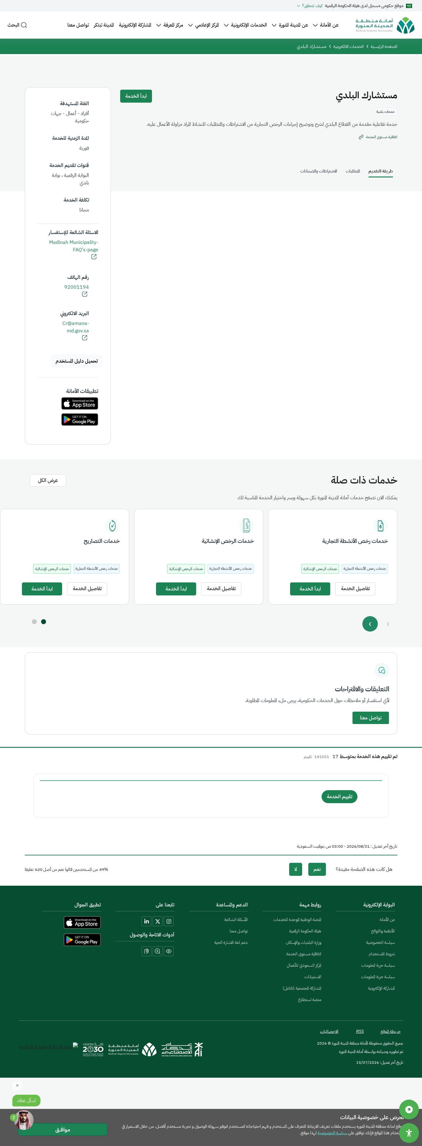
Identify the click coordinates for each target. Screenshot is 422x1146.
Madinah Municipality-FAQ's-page (73, 246)
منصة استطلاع (309, 999)
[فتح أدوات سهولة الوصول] (409, 1133)
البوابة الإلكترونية (379, 905)
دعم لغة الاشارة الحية (231, 942)
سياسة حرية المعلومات (378, 965)
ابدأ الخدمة (136, 96)
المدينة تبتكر (104, 25)
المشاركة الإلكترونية (135, 25)
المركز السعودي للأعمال (304, 965)
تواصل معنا (78, 25)
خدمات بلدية (385, 111)
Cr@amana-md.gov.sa (75, 327)
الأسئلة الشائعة (236, 919)
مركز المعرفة (173, 25)
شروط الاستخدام (382, 954)
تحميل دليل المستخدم (77, 361)
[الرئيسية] (385, 25)
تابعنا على (165, 905)
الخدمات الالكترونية (348, 46)
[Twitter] (157, 921)
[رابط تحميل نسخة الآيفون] (79, 403)
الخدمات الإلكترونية (249, 25)
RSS (360, 1031)
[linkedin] (146, 921)
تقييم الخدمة (339, 796)
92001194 (76, 287)
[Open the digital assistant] (24, 1120)
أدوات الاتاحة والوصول (152, 935)
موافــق (62, 1129)
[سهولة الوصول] (409, 1109)
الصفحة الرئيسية (384, 46)
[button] (43, 622)
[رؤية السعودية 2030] (93, 1049)
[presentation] (370, 623)
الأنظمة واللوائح (383, 931)
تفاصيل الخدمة (355, 588)
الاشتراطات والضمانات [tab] (318, 171)
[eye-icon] (169, 951)
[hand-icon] (146, 951)
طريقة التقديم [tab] (381, 171)
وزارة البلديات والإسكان (303, 942)
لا (295, 869)
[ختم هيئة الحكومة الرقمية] (48, 1049)
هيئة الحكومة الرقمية (305, 931)
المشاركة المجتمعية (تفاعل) (302, 988)
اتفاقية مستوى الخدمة (303, 954)
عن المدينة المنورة (293, 25)
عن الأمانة (329, 25)
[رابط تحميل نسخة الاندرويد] (79, 419)
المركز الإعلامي (207, 25)
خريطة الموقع (391, 1031)
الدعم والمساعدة (232, 905)
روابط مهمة (310, 905)
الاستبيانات (312, 976)
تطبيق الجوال (87, 905)
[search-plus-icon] (157, 951)
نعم (317, 869)
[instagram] (169, 921)
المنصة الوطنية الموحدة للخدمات (297, 919)
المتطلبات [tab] (353, 171)
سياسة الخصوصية (380, 942)
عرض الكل (48, 480)
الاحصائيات (329, 1031)
